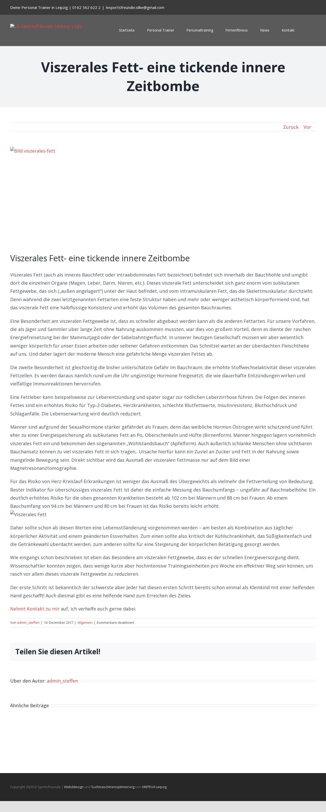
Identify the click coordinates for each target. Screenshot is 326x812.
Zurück (290, 127)
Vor (307, 127)
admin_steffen (28, 622)
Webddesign (74, 787)
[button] (308, 30)
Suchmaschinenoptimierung (112, 787)
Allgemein (84, 622)
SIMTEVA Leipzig (154, 787)
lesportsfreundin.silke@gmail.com (135, 7)
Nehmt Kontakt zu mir (35, 609)
